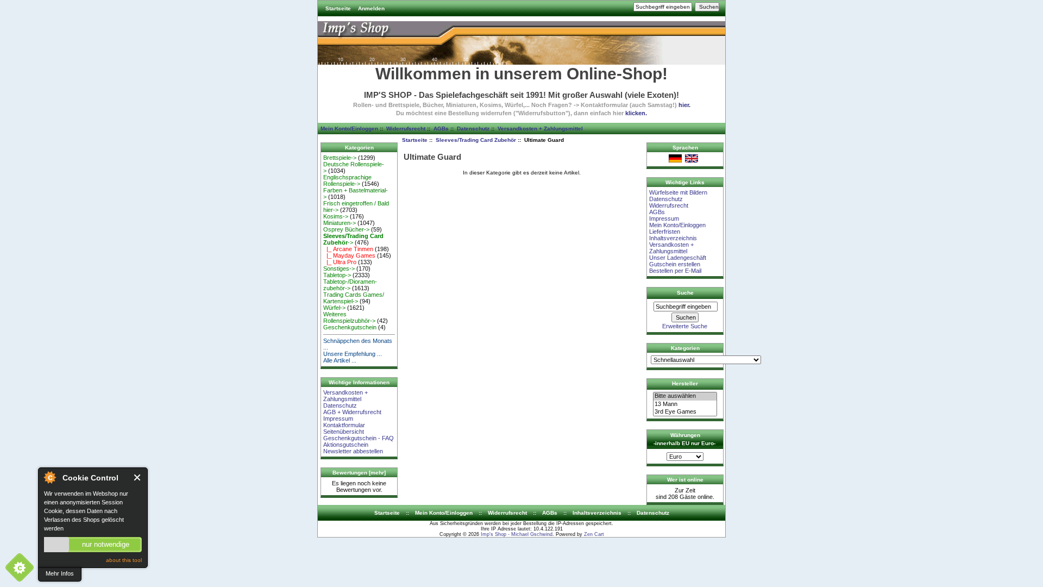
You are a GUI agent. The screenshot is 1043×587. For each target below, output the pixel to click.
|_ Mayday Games (349, 255)
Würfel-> (334, 307)
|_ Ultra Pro (339, 262)
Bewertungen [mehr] (359, 473)
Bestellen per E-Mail (675, 270)
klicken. (636, 113)
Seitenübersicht (343, 431)
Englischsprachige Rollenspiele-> (347, 180)
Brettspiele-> (339, 157)
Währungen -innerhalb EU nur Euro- (684, 439)
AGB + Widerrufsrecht (352, 412)
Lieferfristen (664, 231)
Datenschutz (473, 129)
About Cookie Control (49, 477)
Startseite (338, 8)
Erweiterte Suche (684, 326)
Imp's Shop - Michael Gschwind (516, 534)
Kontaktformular (344, 425)
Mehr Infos (60, 573)
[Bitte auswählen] (685, 396)
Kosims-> (335, 216)
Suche (685, 293)
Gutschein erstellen (674, 264)
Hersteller (685, 383)
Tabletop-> (337, 275)
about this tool (124, 560)
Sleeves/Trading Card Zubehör (476, 140)
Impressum (338, 418)
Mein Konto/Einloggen (349, 129)
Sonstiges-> (339, 268)
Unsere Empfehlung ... (352, 354)
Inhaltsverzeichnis (673, 238)
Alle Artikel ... (339, 360)
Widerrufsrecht (405, 129)
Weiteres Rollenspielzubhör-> (349, 317)
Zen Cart (594, 534)
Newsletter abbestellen (353, 451)
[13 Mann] (685, 404)
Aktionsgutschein (345, 444)
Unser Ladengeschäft (677, 257)
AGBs (441, 129)
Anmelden (371, 8)
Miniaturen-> (339, 223)
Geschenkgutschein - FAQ (358, 438)
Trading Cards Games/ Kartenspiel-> (353, 297)
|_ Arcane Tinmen (348, 249)
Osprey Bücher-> (346, 229)
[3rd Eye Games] (685, 412)
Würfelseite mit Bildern (678, 192)
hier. (684, 105)
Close (137, 477)
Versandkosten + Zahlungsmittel (540, 129)
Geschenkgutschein (349, 327)
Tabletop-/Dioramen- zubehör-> (350, 284)
